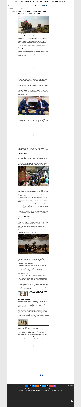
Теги (67, 388)
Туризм (54, 388)
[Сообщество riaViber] (54, 386)
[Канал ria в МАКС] (26, 386)
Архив (61, 390)
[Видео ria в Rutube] (40, 386)
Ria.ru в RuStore (50, 390)
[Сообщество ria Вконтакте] (33, 386)
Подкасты (60, 388)
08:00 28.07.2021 (10, 8)
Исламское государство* (42, 338)
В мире (26, 388)
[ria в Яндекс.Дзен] (30, 386)
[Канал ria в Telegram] (44, 386)
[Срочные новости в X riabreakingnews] (51, 386)
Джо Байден (23, 338)
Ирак (19, 338)
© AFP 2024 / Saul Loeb (21, 116)
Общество (18, 388)
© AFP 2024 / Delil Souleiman (22, 33)
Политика (14, 388)
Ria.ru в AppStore (44, 390)
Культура (41, 388)
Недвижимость (46, 388)
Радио (57, 388)
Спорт (35, 388)
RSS (58, 390)
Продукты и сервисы (31, 390)
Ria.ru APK (55, 390)
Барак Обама (29, 338)
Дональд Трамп (34, 338)
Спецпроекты (21, 390)
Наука (38, 388)
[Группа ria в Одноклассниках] (37, 386)
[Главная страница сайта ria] (40, 5)
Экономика (22, 388)
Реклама (25, 390)
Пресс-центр (38, 390)
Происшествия (30, 388)
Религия (50, 388)
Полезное (64, 388)
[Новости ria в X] (47, 386)
